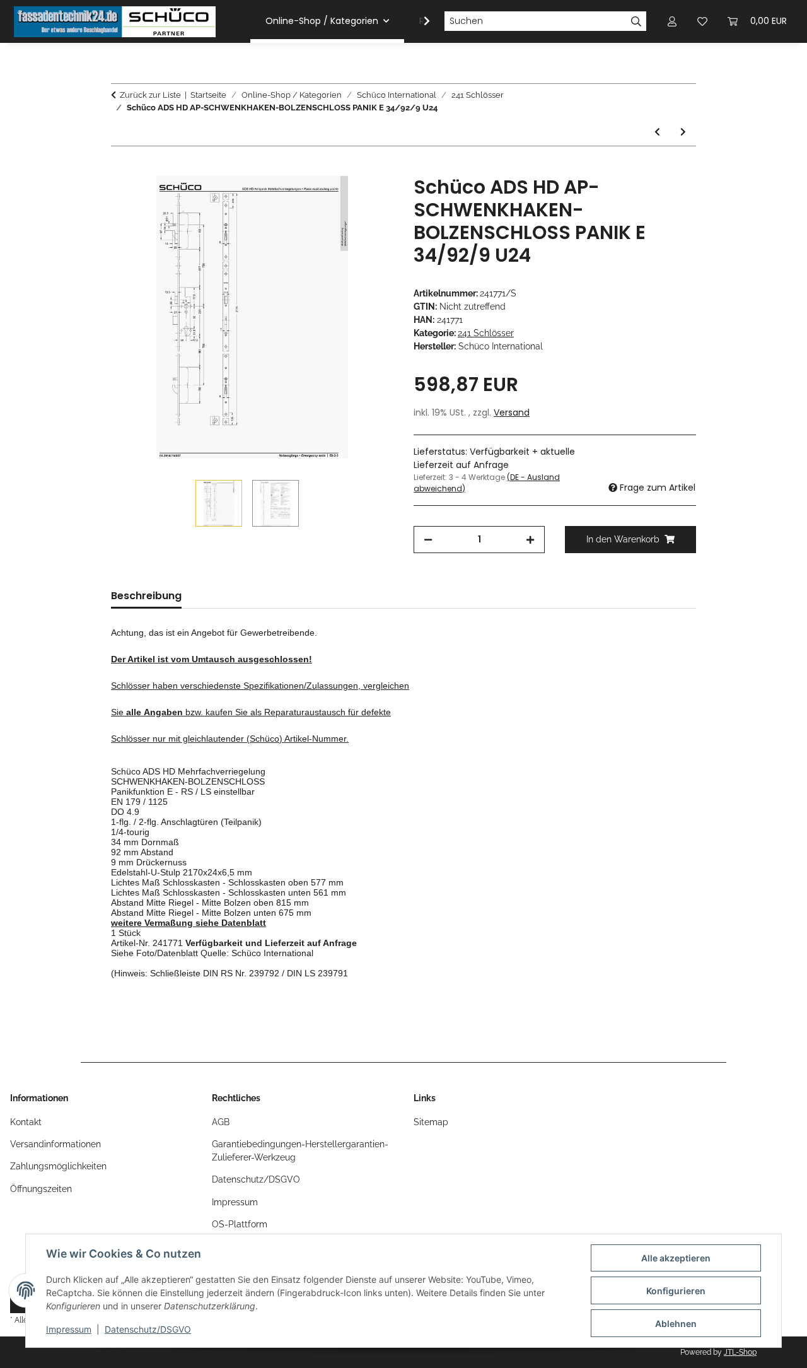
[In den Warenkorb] (121, 169)
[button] (419, 21)
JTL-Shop (740, 1352)
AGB (220, 1122)
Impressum (68, 1329)
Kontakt (26, 1122)
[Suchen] (636, 21)
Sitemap (431, 1122)
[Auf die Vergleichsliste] (334, 200)
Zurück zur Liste (150, 95)
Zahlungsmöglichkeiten (58, 1166)
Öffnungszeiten (41, 1189)
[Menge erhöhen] (530, 539)
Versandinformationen (55, 1144)
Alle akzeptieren (676, 1258)
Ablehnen (676, 1323)
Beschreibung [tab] (146, 595)
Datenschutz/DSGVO (148, 1329)
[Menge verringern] (428, 539)
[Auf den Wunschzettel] (367, 200)
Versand (512, 412)
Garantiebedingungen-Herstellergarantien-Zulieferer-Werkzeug (300, 1150)
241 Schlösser (486, 333)
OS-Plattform (239, 1224)
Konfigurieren (675, 1290)
